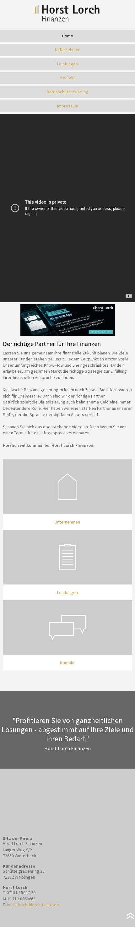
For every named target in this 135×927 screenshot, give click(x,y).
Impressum (67, 106)
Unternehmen (67, 49)
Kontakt (67, 77)
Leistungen (67, 64)
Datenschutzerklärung (67, 92)
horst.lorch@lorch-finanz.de (33, 905)
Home (67, 36)
